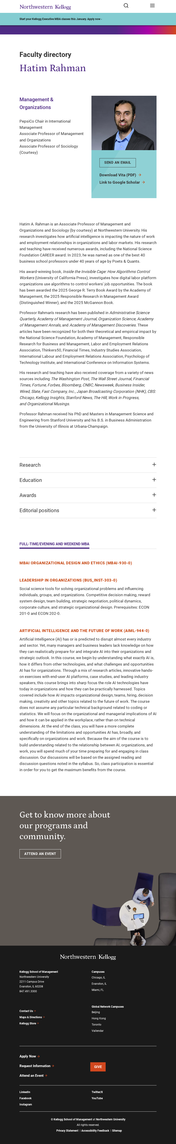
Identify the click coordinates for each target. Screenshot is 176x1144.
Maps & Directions (30, 1017)
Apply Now (27, 1056)
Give (98, 1067)
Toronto (96, 1024)
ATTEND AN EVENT (40, 854)
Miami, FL (98, 990)
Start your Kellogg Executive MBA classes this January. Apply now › (60, 19)
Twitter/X (97, 1092)
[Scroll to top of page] (168, 1120)
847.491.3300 (28, 991)
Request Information (34, 1066)
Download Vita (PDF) (118, 175)
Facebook (25, 1098)
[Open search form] (135, 6)
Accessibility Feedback (95, 1130)
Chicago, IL (98, 977)
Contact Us (26, 1011)
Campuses (98, 971)
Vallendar (98, 1030)
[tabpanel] (88, 666)
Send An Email (117, 162)
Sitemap (117, 1130)
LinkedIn (24, 1092)
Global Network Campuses (108, 1006)
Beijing (96, 1012)
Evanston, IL (99, 983)
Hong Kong (99, 1018)
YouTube (97, 1098)
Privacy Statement (67, 1130)
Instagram (25, 1104)
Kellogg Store (27, 1023)
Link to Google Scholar (120, 182)
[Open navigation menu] (152, 6)
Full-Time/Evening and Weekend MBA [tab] (54, 544)
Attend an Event (31, 1076)
